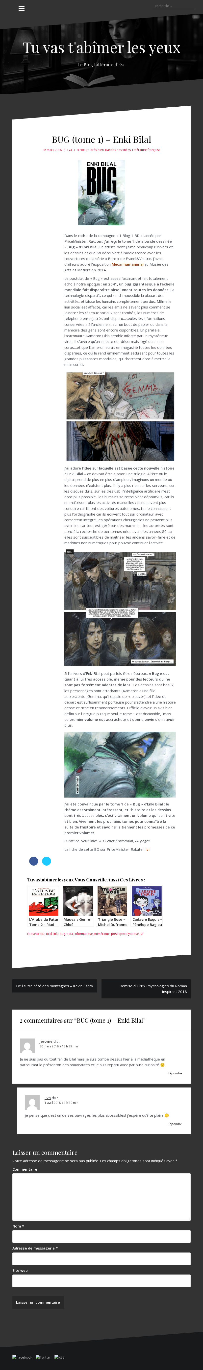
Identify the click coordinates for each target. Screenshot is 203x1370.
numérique (102, 934)
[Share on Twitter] (46, 864)
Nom (18, 1226)
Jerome (46, 1041)
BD (42, 934)
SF (141, 934)
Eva (69, 150)
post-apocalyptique (125, 934)
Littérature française (146, 150)
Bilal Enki (52, 934)
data (70, 934)
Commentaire (24, 1169)
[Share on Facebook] (33, 864)
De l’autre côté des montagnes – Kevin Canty (54, 985)
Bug (62, 934)
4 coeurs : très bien (90, 150)
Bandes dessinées (118, 150)
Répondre (175, 1073)
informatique (84, 934)
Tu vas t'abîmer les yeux (101, 47)
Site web (20, 1270)
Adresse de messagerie (35, 1248)
